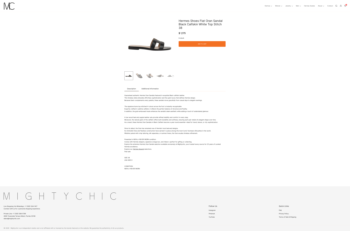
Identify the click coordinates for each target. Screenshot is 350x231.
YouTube (212, 217)
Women (277, 6)
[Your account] (341, 6)
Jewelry (288, 6)
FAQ (280, 210)
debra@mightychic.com (12, 218)
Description (131, 89)
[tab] (131, 88)
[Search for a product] (336, 6)
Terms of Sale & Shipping (287, 217)
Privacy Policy (284, 214)
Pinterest (212, 214)
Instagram (212, 210)
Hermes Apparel (138, 149)
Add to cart (202, 44)
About (320, 6)
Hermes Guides (309, 6)
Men (297, 6)
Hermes (267, 6)
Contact (330, 6)
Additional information (150, 89)
